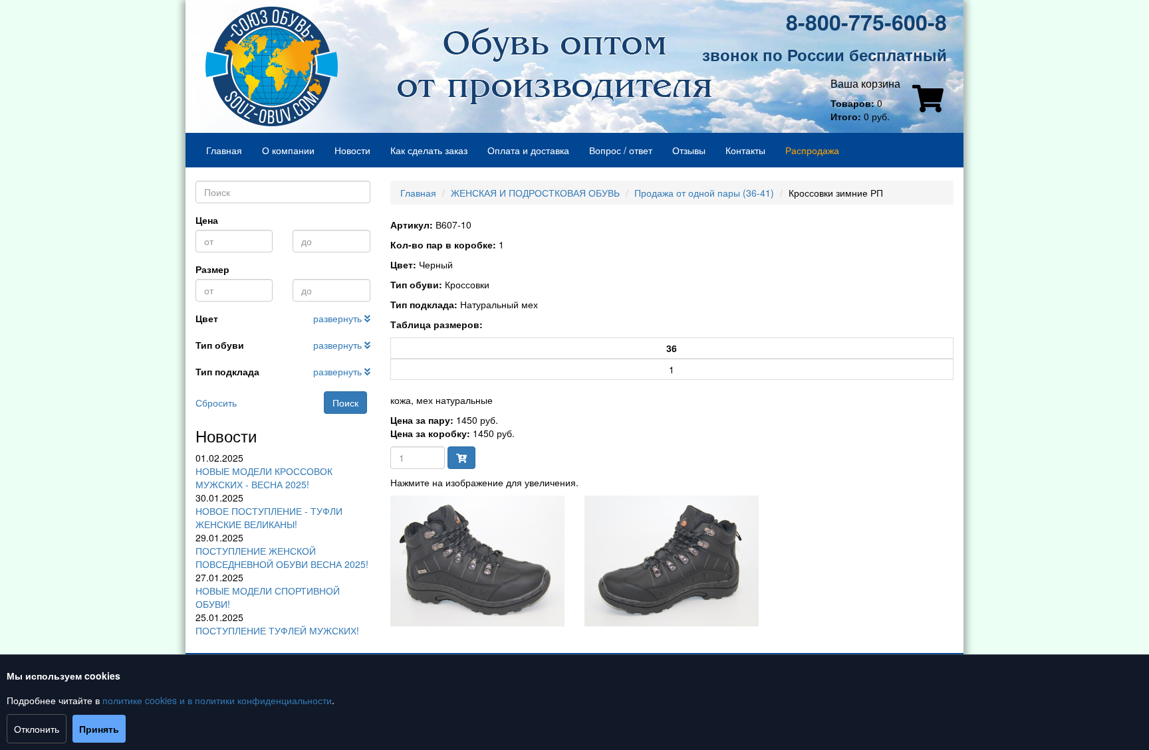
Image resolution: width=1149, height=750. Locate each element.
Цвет (206, 318)
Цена (206, 220)
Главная (224, 150)
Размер (212, 269)
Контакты (745, 150)
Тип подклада (227, 371)
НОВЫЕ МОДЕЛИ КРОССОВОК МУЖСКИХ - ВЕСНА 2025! (263, 477)
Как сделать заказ (428, 150)
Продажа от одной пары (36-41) (704, 192)
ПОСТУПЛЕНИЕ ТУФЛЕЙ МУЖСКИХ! (277, 630)
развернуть (338, 318)
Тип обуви (219, 344)
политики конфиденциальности (263, 700)
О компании (288, 150)
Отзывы (688, 150)
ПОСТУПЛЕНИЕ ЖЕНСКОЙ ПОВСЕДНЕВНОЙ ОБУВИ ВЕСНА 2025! (281, 557)
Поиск (345, 402)
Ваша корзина (865, 83)
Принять (99, 728)
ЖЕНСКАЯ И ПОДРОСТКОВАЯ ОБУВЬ (535, 192)
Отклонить (36, 728)
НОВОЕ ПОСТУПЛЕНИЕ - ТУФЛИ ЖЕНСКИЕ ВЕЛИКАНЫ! (268, 517)
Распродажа (812, 150)
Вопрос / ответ (620, 150)
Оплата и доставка (528, 150)
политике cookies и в (148, 700)
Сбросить (216, 402)
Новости (352, 150)
